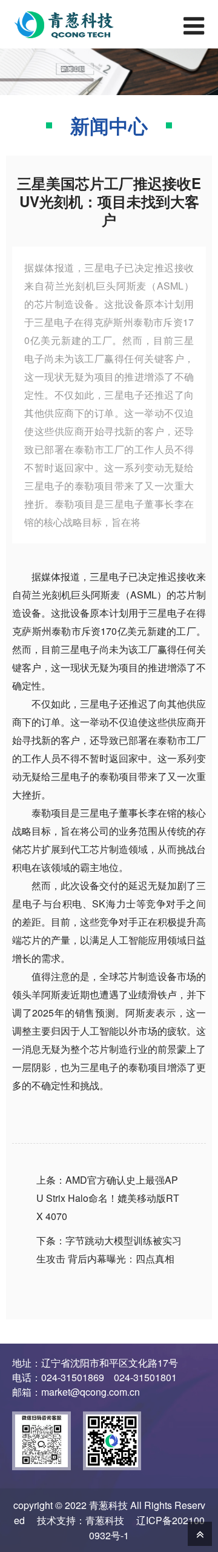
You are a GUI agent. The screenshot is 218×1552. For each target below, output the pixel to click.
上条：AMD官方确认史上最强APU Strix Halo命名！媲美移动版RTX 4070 (107, 1198)
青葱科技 (104, 1520)
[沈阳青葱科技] (72, 24)
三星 (99, 576)
